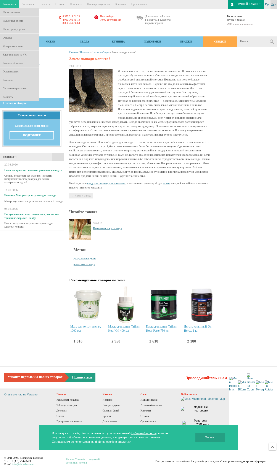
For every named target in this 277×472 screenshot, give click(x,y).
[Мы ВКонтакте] (242, 386)
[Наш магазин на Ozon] (251, 382)
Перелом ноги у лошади (107, 228)
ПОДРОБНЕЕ (32, 135)
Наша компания (11, 12)
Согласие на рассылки (14, 88)
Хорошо (210, 437)
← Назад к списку (81, 195)
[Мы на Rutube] (269, 386)
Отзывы (7, 37)
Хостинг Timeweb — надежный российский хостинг (83, 461)
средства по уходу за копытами (106, 183)
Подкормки (152, 41)
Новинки (107, 399)
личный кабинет (249, 4)
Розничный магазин (13, 63)
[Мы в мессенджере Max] (233, 384)
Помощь (75, 4)
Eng (273, 4)
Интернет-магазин (13, 46)
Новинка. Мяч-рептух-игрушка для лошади (30, 195)
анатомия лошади (84, 264)
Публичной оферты (143, 433)
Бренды (107, 416)
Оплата (44, 4)
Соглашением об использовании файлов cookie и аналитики (91, 441)
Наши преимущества (14, 29)
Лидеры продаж (111, 405)
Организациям (11, 71)
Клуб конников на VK (15, 54)
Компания (8, 4)
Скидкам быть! (111, 410)
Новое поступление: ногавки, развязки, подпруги (33, 170)
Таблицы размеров (66, 405)
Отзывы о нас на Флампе (20, 394)
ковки (166, 183)
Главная (73, 52)
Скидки (220, 41)
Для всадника (110, 421)
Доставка (27, 4)
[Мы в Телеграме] (260, 386)
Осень (50, 41)
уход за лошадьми (85, 258)
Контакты (8, 96)
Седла (84, 41)
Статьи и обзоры (101, 52)
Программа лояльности (69, 421)
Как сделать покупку (67, 399)
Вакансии (8, 80)
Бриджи (186, 41)
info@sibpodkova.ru (23, 464)
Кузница (118, 41)
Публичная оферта (13, 20)
